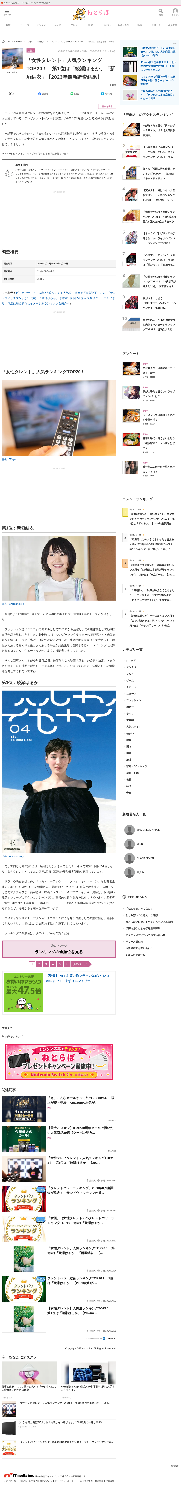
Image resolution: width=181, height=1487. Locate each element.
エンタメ (41, 25)
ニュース (24, 25)
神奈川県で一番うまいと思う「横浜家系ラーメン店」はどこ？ (159, 443)
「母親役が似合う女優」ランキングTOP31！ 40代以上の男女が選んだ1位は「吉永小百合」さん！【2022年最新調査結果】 (159, 221)
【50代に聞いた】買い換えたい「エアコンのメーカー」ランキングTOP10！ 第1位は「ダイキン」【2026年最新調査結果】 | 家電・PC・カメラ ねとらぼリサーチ (152, 524)
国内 (128, 746)
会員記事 (172, 25)
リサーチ (156, 25)
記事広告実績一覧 (133, 954)
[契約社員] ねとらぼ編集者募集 (141, 928)
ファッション (133, 700)
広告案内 (33, 1481)
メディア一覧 (10, 1481)
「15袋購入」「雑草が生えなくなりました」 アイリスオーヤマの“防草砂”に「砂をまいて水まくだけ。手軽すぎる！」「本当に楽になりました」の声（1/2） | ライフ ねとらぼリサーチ (152, 600)
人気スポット (133, 726)
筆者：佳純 (21, 164)
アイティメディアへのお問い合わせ (143, 935)
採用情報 (99, 1481)
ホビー (130, 706)
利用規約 (175, 1466)
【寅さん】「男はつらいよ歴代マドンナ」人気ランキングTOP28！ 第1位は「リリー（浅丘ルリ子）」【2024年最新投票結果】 (159, 200)
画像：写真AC (12, 72)
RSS (80, 1481)
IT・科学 (131, 660)
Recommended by (94, 1339)
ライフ (130, 713)
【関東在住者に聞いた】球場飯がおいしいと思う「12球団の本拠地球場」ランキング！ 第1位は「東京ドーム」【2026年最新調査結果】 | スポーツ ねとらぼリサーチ (152, 574)
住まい (107, 25)
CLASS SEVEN (145, 858)
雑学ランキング (14, 1036)
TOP (8, 25)
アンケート (130, 354)
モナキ (140, 872)
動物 (140, 25)
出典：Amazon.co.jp (13, 603)
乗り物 (130, 720)
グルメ (74, 25)
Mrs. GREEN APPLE (148, 829)
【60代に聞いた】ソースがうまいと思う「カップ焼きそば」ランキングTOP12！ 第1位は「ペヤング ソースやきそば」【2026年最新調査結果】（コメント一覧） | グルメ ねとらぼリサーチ (153, 625)
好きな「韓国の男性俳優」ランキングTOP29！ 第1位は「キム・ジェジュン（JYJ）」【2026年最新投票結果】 (159, 178)
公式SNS (23, 1481)
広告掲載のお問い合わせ (137, 948)
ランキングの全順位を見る (59, 952)
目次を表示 (107, 106)
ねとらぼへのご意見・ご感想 (140, 915)
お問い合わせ (46, 1481)
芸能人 (30, 50)
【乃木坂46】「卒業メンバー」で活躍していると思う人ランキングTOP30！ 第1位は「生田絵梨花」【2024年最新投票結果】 (159, 157)
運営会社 (89, 1481)
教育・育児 (123, 25)
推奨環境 (110, 1481)
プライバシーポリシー (65, 1481)
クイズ (57, 25)
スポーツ (131, 687)
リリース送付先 (132, 941)
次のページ (80, 964)
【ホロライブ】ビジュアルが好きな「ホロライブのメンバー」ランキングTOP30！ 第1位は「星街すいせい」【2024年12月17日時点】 (159, 243)
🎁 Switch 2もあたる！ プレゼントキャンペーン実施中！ (26, 3)
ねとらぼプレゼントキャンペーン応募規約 (147, 921)
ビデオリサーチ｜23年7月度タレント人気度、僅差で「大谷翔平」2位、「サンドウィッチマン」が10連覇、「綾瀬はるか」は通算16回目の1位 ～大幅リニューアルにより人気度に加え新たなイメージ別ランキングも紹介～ (59, 298)
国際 (128, 753)
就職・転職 (132, 773)
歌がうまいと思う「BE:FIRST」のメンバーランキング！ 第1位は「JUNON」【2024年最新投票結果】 (160, 308)
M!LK (140, 844)
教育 (128, 779)
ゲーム (130, 680)
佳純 (114, 85)
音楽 (128, 792)
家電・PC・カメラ (136, 766)
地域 (90, 25)
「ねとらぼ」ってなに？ (137, 908)
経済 (128, 786)
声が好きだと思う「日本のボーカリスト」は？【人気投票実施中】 (159, 130)
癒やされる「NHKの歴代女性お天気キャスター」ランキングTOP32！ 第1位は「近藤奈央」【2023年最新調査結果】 (159, 329)
